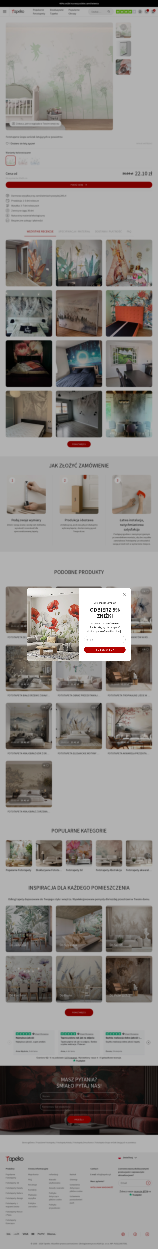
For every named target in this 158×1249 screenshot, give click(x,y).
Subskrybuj (105, 649)
